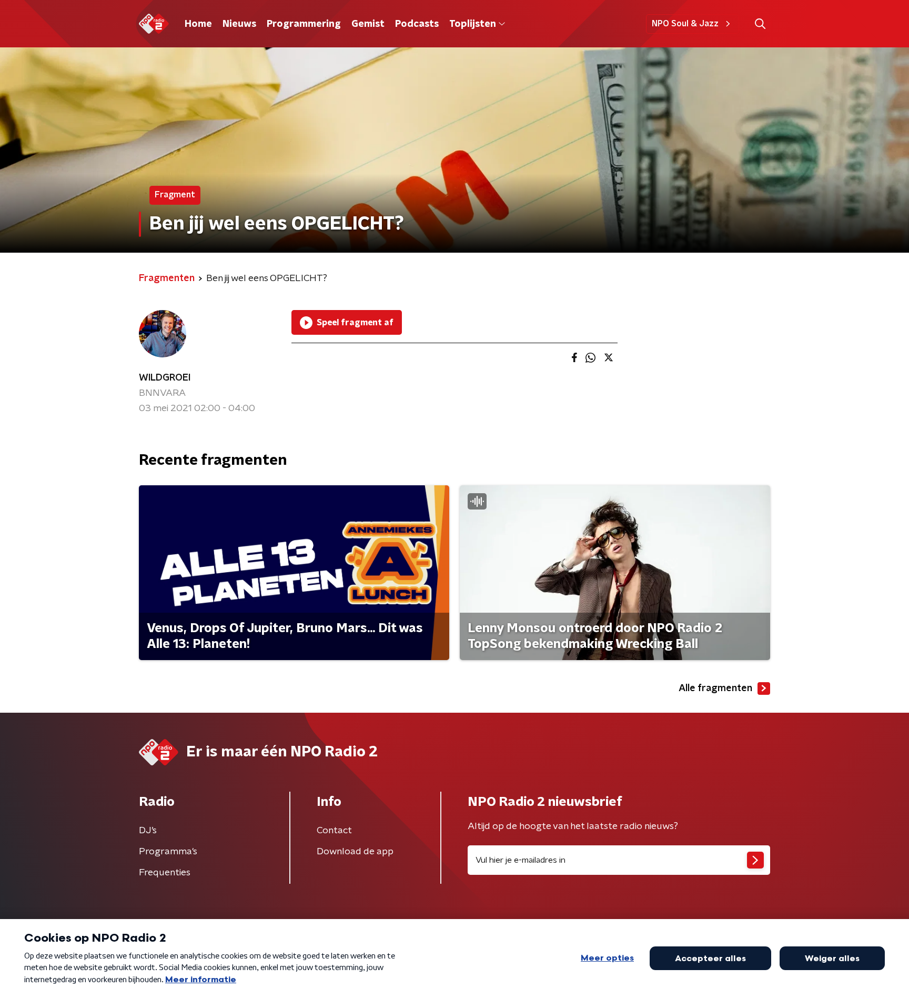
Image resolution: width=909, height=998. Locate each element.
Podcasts (417, 24)
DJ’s (148, 830)
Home (198, 24)
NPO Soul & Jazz (685, 23)
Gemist (368, 24)
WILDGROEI (164, 378)
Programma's (168, 851)
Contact (334, 830)
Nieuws (239, 24)
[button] (760, 24)
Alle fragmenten (715, 688)
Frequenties (164, 872)
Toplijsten (472, 24)
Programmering (304, 24)
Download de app (355, 851)
